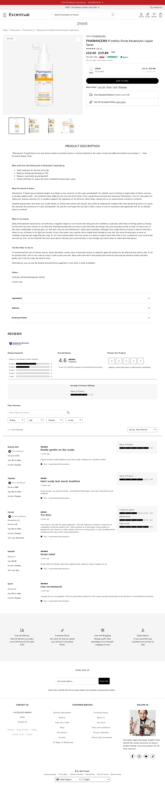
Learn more (121, 102)
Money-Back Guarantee (102, 737)
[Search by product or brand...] (112, 14)
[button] (4, 14)
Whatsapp (122, 87)
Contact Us (22, 722)
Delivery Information (62, 712)
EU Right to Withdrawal (63, 742)
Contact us (157, 7)
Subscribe (104, 681)
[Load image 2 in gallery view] (34, 126)
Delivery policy (116, 774)
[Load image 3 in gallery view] (51, 126)
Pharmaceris (99, 36)
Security (62, 737)
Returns (62, 717)
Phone (109, 87)
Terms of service (102, 774)
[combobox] (84, 14)
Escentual (53, 774)
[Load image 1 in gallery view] (17, 126)
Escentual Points (101, 712)
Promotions (62, 732)
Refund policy (90, 774)
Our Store (101, 722)
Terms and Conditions (101, 727)
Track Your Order (62, 722)
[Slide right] (79, 126)
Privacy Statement (101, 732)
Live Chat (101, 87)
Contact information (76, 774)
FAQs (62, 727)
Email (115, 87)
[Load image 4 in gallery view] (68, 126)
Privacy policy (63, 774)
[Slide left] (5, 126)
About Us (101, 717)
